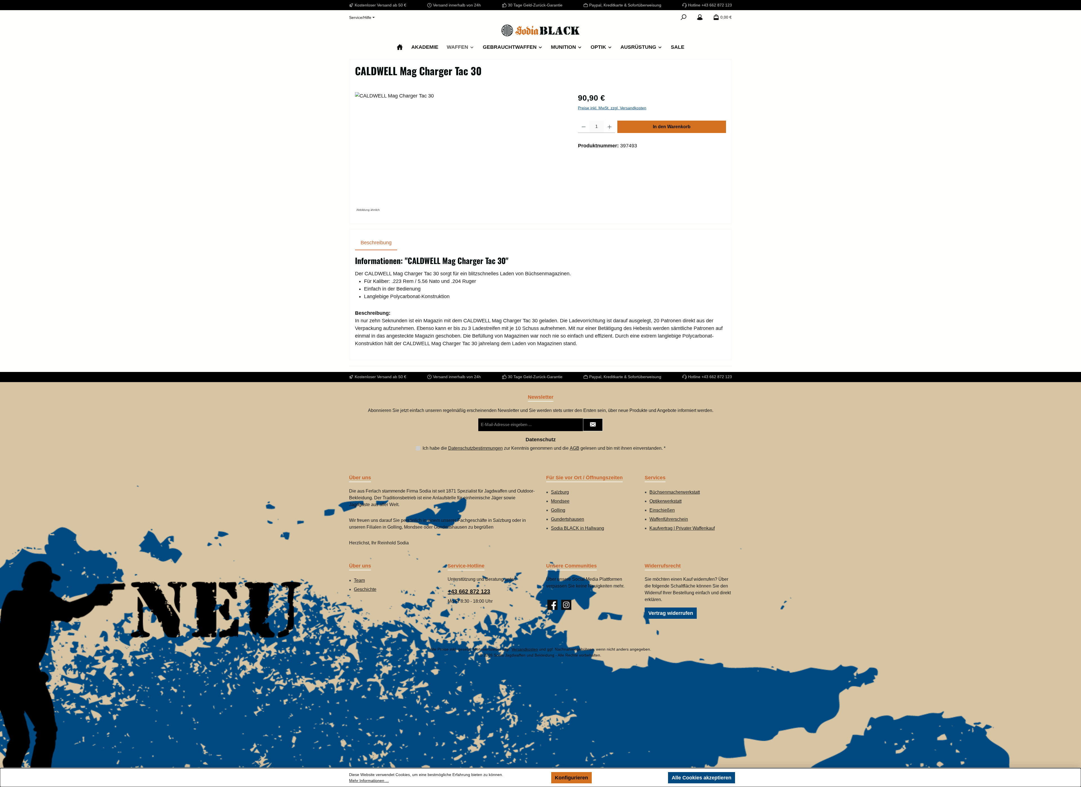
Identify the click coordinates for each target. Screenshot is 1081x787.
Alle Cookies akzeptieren (701, 778)
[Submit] (593, 424)
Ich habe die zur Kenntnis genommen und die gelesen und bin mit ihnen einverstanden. (544, 448)
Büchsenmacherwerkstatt (674, 492)
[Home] (399, 47)
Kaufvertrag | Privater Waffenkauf (682, 528)
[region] (460, 152)
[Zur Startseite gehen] (540, 30)
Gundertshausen (567, 519)
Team (359, 580)
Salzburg (560, 492)
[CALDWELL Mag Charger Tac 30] (460, 152)
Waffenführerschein (668, 519)
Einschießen (662, 510)
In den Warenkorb (672, 126)
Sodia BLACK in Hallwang (577, 528)
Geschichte (365, 589)
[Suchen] (683, 17)
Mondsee (560, 501)
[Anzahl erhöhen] (609, 127)
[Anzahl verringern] (583, 127)
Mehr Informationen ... (369, 780)
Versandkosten (525, 649)
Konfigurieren (571, 778)
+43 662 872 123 (469, 591)
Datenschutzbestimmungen (475, 448)
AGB (574, 448)
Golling (558, 510)
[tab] (376, 242)
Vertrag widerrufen (670, 613)
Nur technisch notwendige (630, 778)
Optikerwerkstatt (665, 501)
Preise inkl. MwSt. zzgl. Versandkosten (612, 108)
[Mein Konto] (700, 17)
